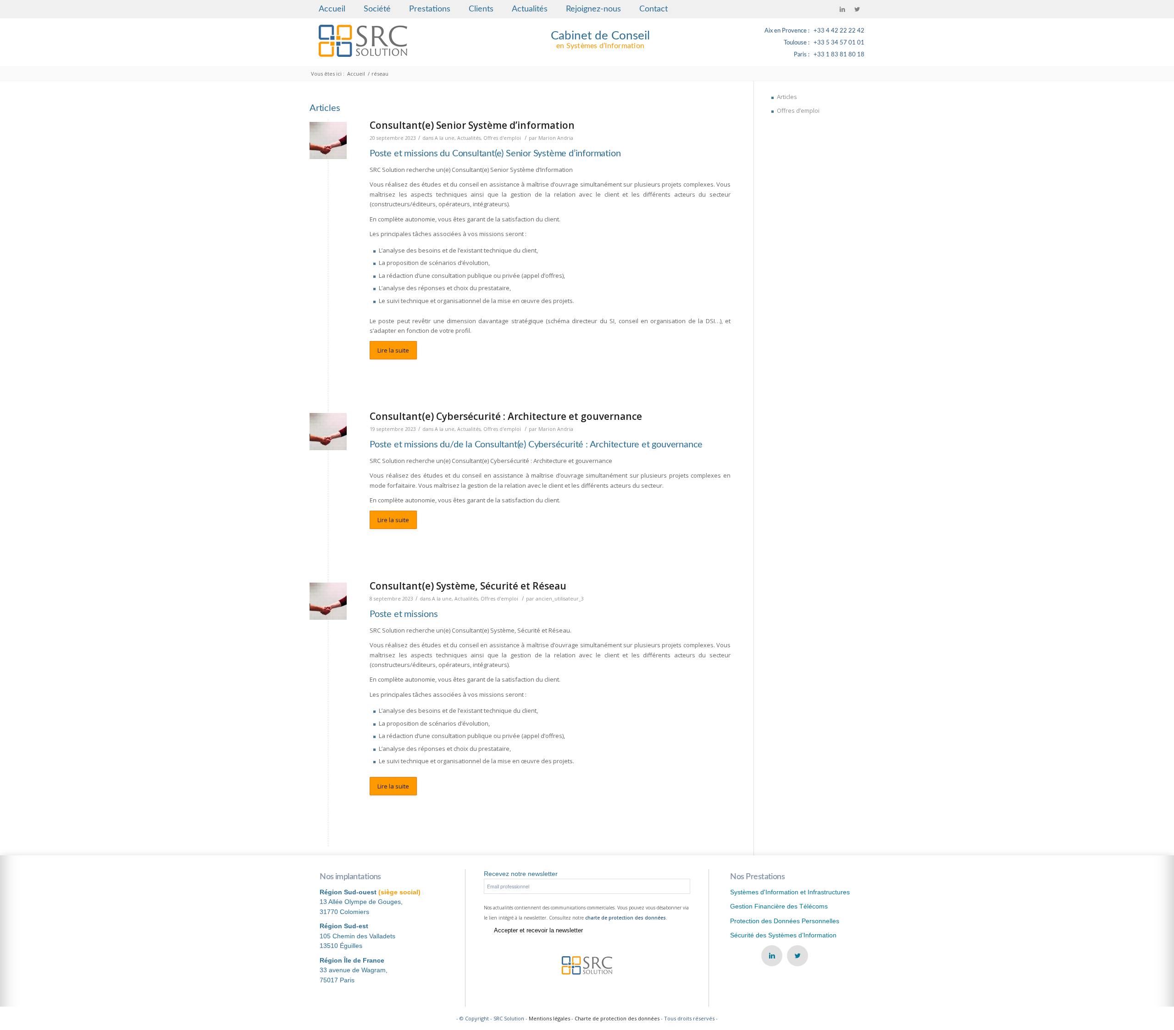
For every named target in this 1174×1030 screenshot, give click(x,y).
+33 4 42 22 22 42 (839, 31)
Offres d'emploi (502, 138)
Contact (653, 9)
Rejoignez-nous (593, 9)
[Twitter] (857, 9)
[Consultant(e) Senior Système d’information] (328, 140)
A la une (444, 138)
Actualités (530, 9)
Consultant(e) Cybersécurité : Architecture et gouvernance (506, 416)
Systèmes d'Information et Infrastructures (790, 892)
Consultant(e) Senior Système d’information (472, 125)
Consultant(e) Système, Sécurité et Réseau (468, 585)
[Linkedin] (842, 9)
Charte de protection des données (617, 1018)
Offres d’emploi (798, 110)
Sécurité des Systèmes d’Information (783, 935)
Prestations (429, 9)
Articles (787, 97)
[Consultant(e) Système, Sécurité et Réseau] (328, 601)
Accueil (332, 9)
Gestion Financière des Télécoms (779, 906)
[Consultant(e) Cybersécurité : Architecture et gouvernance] (328, 431)
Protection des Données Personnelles (784, 921)
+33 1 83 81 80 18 (839, 55)
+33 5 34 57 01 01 (839, 43)
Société (377, 9)
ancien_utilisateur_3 (560, 598)
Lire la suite (393, 350)
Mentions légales (549, 1018)
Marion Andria (555, 138)
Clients (481, 9)
